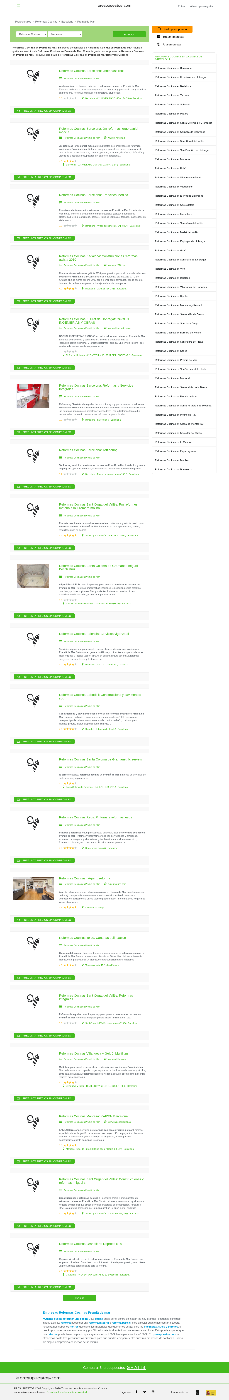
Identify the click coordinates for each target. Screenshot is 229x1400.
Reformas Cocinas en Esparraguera (175, 451)
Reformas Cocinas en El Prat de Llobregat (179, 195)
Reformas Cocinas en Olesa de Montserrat (179, 423)
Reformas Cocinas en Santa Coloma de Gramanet (183, 122)
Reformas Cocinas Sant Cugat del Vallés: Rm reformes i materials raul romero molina (99, 506)
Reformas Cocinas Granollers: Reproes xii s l (91, 1244)
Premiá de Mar (86, 21)
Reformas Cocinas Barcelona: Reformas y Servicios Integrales (96, 387)
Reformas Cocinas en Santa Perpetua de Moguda (183, 405)
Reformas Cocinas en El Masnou (173, 442)
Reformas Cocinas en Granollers (173, 214)
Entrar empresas (173, 36)
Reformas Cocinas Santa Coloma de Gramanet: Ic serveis (100, 759)
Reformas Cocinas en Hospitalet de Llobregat (180, 77)
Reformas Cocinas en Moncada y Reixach (179, 305)
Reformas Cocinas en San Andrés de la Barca (181, 387)
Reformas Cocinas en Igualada (172, 277)
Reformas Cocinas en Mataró (171, 113)
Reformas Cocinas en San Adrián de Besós (179, 314)
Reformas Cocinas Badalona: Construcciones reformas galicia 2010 (98, 258)
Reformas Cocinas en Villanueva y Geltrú (178, 177)
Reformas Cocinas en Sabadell (172, 104)
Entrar (181, 6)
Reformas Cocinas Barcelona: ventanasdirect (91, 71)
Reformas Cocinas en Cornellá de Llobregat (180, 131)
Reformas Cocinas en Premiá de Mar (176, 359)
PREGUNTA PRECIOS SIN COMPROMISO (46, 110)
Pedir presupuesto (175, 29)
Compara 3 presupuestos (114, 1367)
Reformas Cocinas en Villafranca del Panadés (181, 287)
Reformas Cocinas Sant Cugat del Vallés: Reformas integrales (96, 997)
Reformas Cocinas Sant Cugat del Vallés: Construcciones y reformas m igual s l (101, 1181)
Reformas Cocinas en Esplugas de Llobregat (180, 241)
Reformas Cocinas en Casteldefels (174, 204)
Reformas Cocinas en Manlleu (172, 460)
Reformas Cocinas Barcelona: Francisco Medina (93, 195)
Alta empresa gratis (201, 6)
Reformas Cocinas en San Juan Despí (176, 323)
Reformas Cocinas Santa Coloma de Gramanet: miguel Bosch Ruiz (98, 567)
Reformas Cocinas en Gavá (170, 250)
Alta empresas (171, 44)
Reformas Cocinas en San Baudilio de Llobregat (182, 150)
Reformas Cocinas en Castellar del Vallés (178, 432)
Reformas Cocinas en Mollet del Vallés (176, 232)
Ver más (79, 1297)
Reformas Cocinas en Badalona (173, 86)
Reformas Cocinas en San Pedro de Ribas (179, 341)
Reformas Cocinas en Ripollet (172, 296)
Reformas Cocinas (46, 21)
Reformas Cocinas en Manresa (172, 159)
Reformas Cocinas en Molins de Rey (175, 414)
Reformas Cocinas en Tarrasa (172, 95)
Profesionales (23, 21)
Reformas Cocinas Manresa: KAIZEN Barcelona (93, 1116)
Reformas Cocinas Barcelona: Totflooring (88, 450)
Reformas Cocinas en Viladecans (174, 186)
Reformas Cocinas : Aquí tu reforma (84, 878)
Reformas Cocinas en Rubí (170, 168)
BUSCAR (129, 34)
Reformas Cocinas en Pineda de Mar (176, 396)
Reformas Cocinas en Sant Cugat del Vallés (179, 141)
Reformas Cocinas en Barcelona (173, 68)
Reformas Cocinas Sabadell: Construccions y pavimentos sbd (100, 696)
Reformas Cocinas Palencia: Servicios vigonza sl (94, 634)
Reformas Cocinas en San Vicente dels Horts (180, 369)
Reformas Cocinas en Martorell (172, 378)
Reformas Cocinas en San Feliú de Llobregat (180, 259)
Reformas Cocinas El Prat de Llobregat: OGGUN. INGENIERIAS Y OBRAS (94, 321)
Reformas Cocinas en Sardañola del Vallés (179, 223)
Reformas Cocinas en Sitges (171, 350)
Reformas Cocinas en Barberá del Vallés (178, 332)
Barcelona (67, 21)
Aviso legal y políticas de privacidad (67, 1392)
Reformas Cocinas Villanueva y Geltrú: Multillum (93, 1053)
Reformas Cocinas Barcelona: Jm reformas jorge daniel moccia (98, 130)
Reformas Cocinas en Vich (170, 268)
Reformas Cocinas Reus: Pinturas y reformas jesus (95, 817)
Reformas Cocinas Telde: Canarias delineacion (92, 938)
